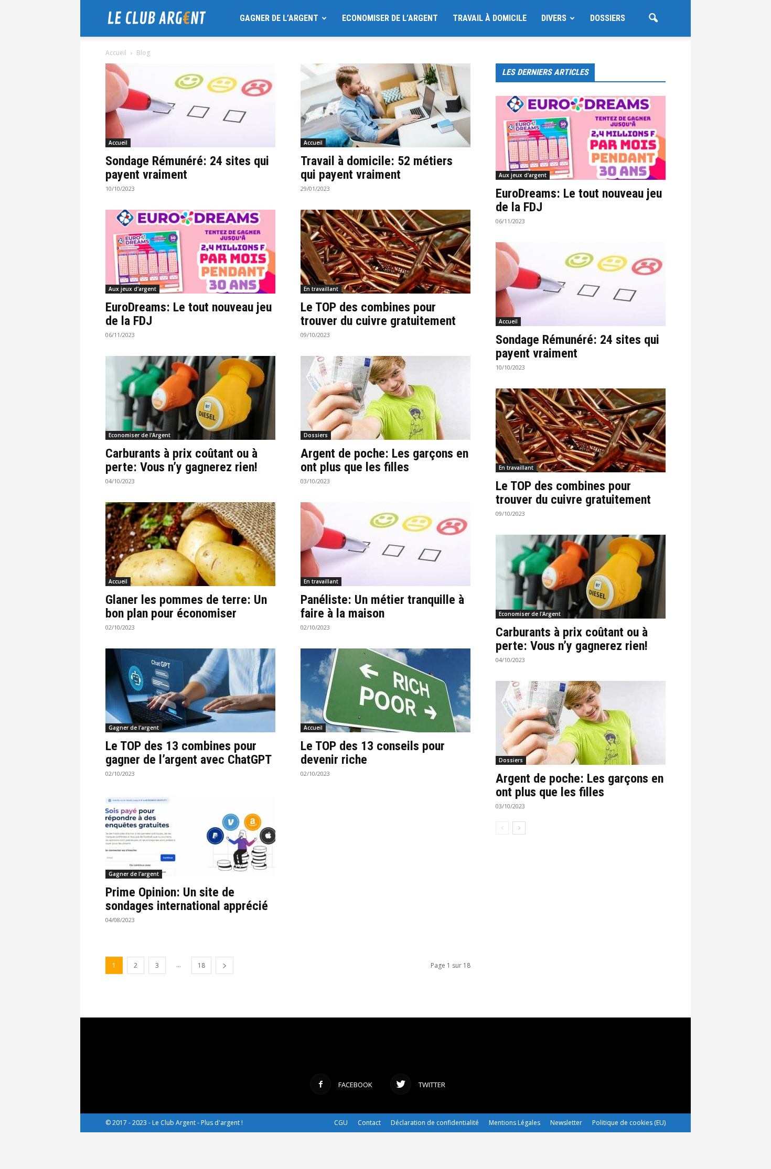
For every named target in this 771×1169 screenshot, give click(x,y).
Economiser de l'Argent (139, 435)
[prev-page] (502, 828)
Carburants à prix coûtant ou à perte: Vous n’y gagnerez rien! (181, 460)
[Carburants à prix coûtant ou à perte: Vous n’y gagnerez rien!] (190, 398)
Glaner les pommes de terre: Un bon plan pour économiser (186, 606)
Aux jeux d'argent (132, 289)
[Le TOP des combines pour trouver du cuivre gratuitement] (385, 252)
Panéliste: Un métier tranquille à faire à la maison (382, 606)
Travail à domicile (490, 18)
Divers (553, 18)
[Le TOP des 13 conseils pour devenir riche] (385, 690)
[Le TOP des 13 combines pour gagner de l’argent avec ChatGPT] (190, 690)
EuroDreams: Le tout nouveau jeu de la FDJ (188, 314)
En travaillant (321, 289)
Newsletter (566, 1122)
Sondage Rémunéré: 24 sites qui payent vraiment (187, 168)
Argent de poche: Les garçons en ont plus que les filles (384, 460)
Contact (369, 1122)
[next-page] (224, 965)
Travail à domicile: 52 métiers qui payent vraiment (377, 168)
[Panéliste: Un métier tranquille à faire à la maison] (385, 544)
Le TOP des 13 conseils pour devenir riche (373, 753)
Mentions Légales (514, 1122)
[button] (653, 19)
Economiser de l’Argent (390, 18)
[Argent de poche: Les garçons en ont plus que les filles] (385, 398)
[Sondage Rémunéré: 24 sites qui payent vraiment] (190, 105)
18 (201, 965)
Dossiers (607, 18)
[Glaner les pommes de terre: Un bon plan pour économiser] (190, 544)
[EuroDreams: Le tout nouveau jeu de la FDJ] (190, 252)
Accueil (115, 52)
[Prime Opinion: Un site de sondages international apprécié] (190, 837)
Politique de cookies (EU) (629, 1122)
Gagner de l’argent (279, 18)
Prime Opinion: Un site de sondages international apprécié (186, 899)
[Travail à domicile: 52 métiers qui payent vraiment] (385, 105)
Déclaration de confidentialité (435, 1122)
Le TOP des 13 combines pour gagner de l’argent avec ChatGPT (188, 753)
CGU (341, 1122)
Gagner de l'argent (134, 727)
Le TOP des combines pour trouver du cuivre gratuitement (378, 314)
